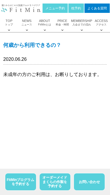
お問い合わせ (89, 182)
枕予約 (76, 8)
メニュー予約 (55, 8)
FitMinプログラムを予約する (20, 182)
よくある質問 (97, 8)
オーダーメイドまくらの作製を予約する (55, 181)
